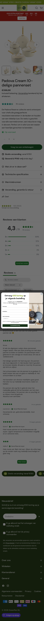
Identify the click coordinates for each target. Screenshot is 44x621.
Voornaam (4, 306)
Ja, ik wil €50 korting (15, 325)
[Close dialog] (41, 294)
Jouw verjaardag (5, 316)
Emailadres (4, 311)
